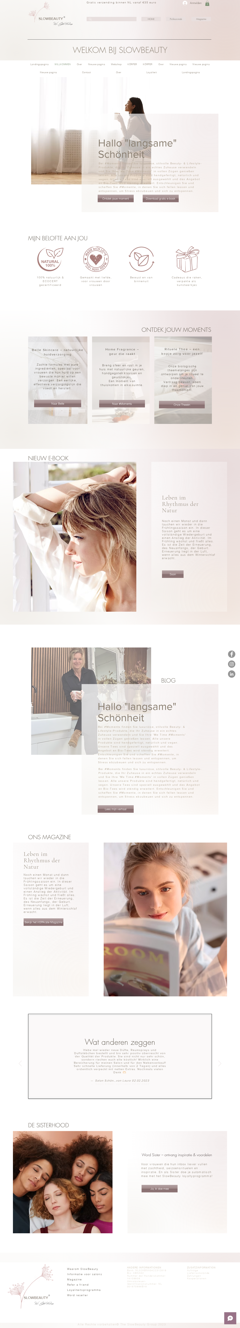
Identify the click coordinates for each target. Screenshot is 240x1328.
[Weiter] (219, 1064)
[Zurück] (20, 1064)
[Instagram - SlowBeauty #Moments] (231, 664)
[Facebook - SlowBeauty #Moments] (231, 654)
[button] (207, 3)
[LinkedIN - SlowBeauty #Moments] (231, 674)
